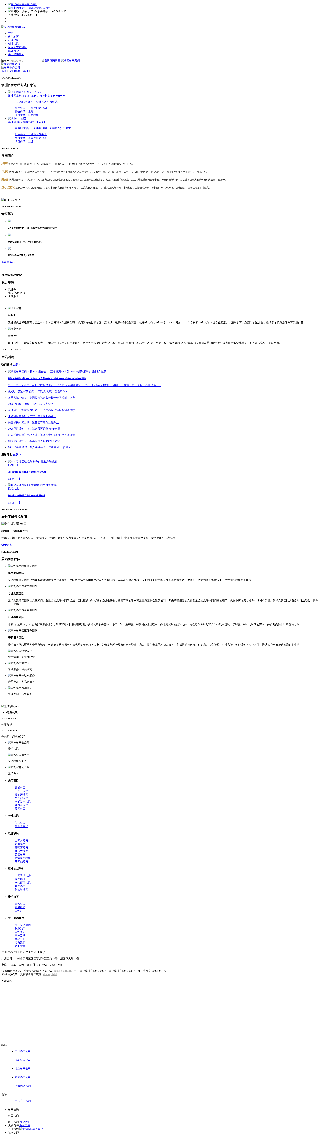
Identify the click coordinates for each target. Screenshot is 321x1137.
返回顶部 (13, 1132)
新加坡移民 (21, 889)
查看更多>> (8, 262)
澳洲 (25, 71)
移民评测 (32, 4)
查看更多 (6, 544)
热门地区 (15, 71)
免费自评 (24, 1125)
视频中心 (20, 939)
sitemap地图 (50, 974)
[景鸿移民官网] (13, 27)
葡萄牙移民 (21, 794)
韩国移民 (20, 886)
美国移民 (20, 822)
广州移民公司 (23, 1051)
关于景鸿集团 (23, 925)
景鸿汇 (19, 910)
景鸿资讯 (20, 932)
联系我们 (20, 928)
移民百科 (45, 7)
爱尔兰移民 (21, 805)
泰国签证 (20, 879)
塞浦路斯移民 (23, 801)
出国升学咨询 (23, 1100)
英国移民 (20, 808)
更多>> (17, 364)
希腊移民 (20, 787)
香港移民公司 (23, 1077)
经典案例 (20, 942)
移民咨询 (13, 1115)
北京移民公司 (23, 1068)
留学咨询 (24, 1121)
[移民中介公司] (10, 67)
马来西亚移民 (23, 882)
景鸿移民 (20, 903)
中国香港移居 (23, 875)
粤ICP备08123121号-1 (66, 970)
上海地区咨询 (23, 1085)
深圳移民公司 (23, 1059)
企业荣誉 (20, 946)
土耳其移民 (21, 791)
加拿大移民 (21, 826)
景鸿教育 (20, 907)
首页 (4, 71)
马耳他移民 (21, 798)
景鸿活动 (20, 935)
